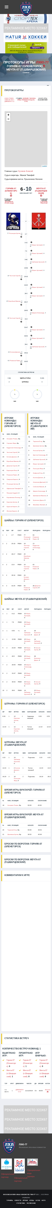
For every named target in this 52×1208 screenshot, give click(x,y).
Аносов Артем (38, 450)
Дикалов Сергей (12, 466)
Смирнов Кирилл (12, 479)
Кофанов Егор (38, 473)
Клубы (31, 1200)
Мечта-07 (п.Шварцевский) (26, 69)
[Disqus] (26, 916)
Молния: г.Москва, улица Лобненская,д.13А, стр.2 (26, 100)
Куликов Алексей (25, 171)
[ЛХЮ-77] (26, 48)
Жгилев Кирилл (12, 511)
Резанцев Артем (14, 233)
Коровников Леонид (13, 497)
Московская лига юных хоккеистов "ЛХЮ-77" (19, 1194)
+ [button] (8, 115)
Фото (43, 1200)
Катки (38, 1200)
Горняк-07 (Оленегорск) (24, 66)
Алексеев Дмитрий (39, 482)
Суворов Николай (43, 202)
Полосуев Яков (38, 468)
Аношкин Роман (12, 439)
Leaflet (44, 166)
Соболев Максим (38, 486)
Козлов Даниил (38, 477)
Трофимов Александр (9, 202)
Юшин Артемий (37, 245)
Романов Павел (15, 360)
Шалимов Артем (38, 446)
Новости (18, 1200)
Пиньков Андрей (12, 493)
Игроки (25, 1200)
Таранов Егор (37, 441)
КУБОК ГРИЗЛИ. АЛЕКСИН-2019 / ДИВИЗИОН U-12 (9, 100)
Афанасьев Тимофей (14, 488)
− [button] (8, 119)
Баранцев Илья (12, 470)
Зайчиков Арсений (38, 262)
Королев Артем (12, 502)
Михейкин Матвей (39, 505)
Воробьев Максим (14, 301)
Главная (26, 72)
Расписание (31, 1203)
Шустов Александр (39, 455)
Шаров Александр (38, 313)
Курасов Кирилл (12, 506)
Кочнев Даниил (15, 352)
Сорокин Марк (11, 443)
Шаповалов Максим (39, 495)
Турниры (10, 1200)
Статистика (20, 1203)
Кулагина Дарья (38, 500)
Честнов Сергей (15, 275)
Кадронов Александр (14, 447)
